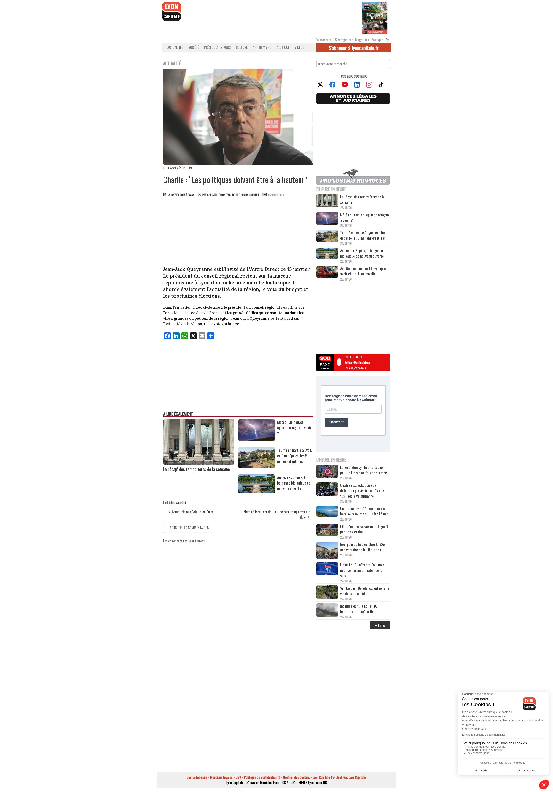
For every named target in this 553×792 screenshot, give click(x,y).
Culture (242, 47)
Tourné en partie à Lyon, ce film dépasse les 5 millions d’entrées (294, 455)
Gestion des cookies (296, 777)
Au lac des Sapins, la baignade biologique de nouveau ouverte (293, 482)
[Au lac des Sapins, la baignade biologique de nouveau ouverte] (256, 491)
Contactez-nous (197, 777)
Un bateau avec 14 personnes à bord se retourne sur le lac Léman (364, 511)
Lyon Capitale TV (323, 777)
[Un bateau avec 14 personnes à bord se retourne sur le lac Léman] (327, 512)
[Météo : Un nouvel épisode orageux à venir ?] (256, 439)
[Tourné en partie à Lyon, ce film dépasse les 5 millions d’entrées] (256, 466)
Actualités (175, 47)
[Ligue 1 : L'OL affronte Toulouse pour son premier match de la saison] (327, 569)
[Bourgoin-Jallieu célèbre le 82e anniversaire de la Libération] (327, 551)
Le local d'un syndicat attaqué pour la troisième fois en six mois (364, 470)
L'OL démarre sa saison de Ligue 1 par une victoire (364, 529)
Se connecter (324, 39)
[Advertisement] (238, 232)
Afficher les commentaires (189, 527)
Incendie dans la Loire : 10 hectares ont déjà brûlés (358, 608)
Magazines (362, 39)
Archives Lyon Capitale (351, 777)
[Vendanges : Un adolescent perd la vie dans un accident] (327, 592)
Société (193, 47)
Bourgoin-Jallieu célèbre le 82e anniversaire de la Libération (362, 547)
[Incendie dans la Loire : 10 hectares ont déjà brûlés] (327, 610)
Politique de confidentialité (262, 777)
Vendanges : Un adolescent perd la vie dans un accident (364, 590)
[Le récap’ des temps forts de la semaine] (198, 463)
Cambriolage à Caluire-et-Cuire (192, 511)
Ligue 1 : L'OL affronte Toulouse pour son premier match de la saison (362, 570)
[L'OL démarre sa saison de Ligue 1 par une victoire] (327, 530)
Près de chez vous (217, 47)
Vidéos (299, 47)
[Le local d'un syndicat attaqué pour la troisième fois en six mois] (327, 472)
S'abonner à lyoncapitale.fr (354, 48)
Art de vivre (262, 47)
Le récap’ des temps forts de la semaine (196, 469)
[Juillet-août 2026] (375, 17)
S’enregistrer (344, 39)
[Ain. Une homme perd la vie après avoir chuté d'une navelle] (327, 272)
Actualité (181, 502)
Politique (282, 47)
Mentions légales (221, 777)
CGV (238, 777)
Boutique (377, 39)
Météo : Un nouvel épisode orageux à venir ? (294, 427)
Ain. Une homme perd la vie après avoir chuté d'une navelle (363, 271)
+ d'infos (380, 625)
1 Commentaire (276, 195)
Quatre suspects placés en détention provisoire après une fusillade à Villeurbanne (362, 490)
